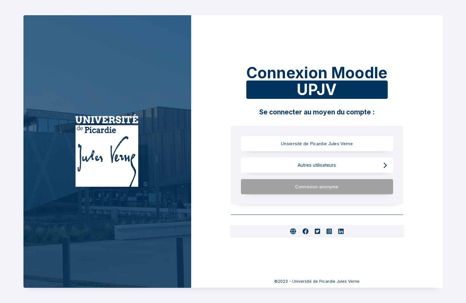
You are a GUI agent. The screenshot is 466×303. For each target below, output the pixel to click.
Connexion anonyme (316, 186)
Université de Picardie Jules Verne (317, 143)
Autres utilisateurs (317, 165)
